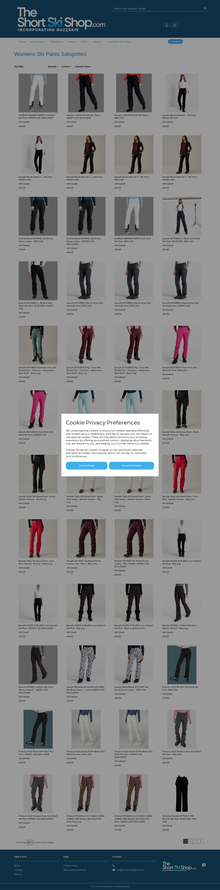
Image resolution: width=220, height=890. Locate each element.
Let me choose (86, 465)
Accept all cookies (131, 465)
